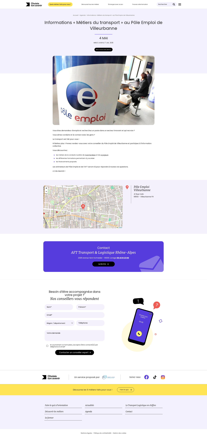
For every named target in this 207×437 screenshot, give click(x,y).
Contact (129, 411)
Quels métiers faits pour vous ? (60, 4)
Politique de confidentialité (102, 433)
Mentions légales (86, 433)
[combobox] (60, 323)
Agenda (88, 411)
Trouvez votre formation (140, 4)
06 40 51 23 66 (123, 258)
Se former (49, 418)
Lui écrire (102, 264)
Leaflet (120, 227)
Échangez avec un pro (115, 4)
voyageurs (104, 155)
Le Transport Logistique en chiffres (141, 405)
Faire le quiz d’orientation (56, 405)
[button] (83, 206)
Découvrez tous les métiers (90, 4)
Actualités (89, 405)
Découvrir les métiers (54, 411)
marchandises (90, 155)
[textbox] (59, 323)
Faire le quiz (124, 390)
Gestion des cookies (119, 433)
